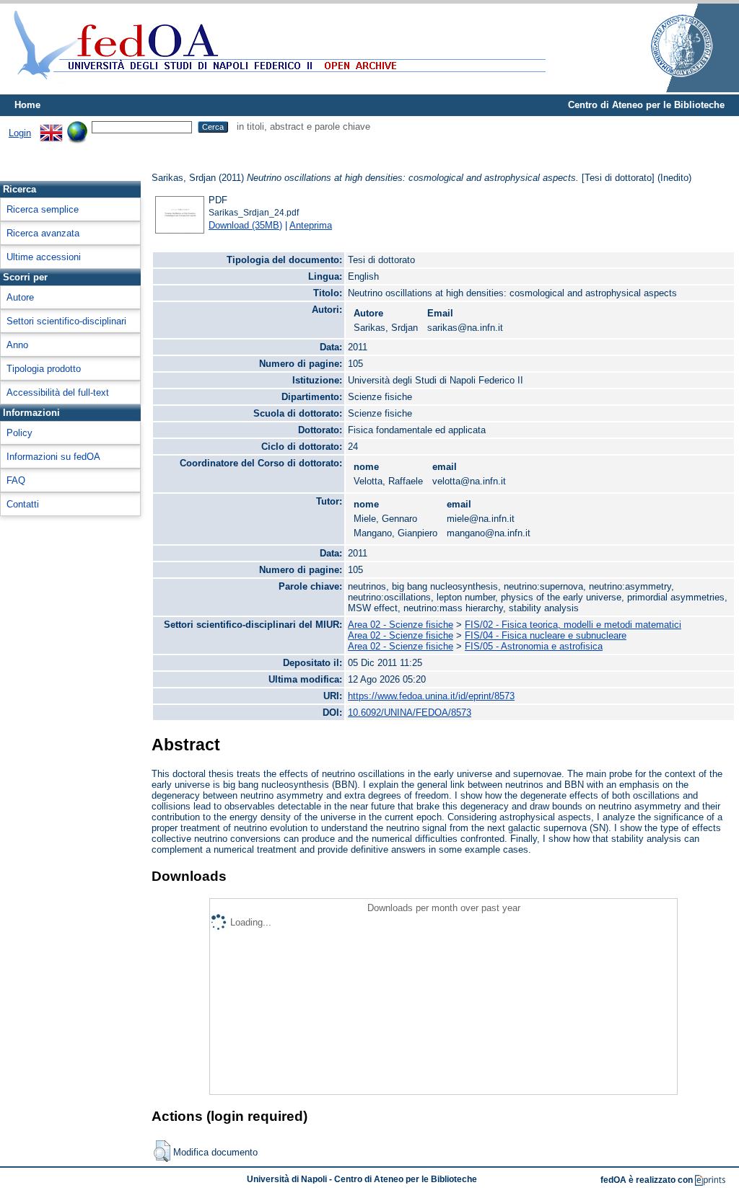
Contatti (22, 504)
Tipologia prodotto (43, 368)
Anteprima (310, 225)
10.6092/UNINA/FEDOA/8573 (409, 712)
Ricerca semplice (42, 209)
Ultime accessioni (43, 257)
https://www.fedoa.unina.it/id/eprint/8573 (431, 696)
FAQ (15, 480)
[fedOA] (276, 88)
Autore (20, 297)
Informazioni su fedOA (53, 456)
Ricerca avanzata (42, 233)
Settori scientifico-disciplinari (66, 321)
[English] (51, 126)
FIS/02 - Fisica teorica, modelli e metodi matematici (573, 624)
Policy (19, 432)
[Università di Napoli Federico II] (667, 89)
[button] (162, 1151)
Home (27, 104)
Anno (17, 345)
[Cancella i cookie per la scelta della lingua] (77, 126)
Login (20, 133)
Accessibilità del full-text (57, 392)
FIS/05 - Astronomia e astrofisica (534, 646)
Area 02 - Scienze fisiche (400, 624)
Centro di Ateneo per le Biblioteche (646, 104)
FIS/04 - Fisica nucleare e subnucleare (545, 635)
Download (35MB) (245, 225)
